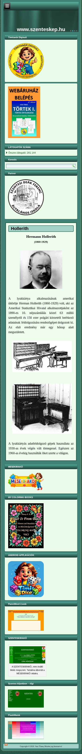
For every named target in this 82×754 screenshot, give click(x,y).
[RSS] (6, 745)
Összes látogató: (17, 153)
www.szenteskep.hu (41, 29)
